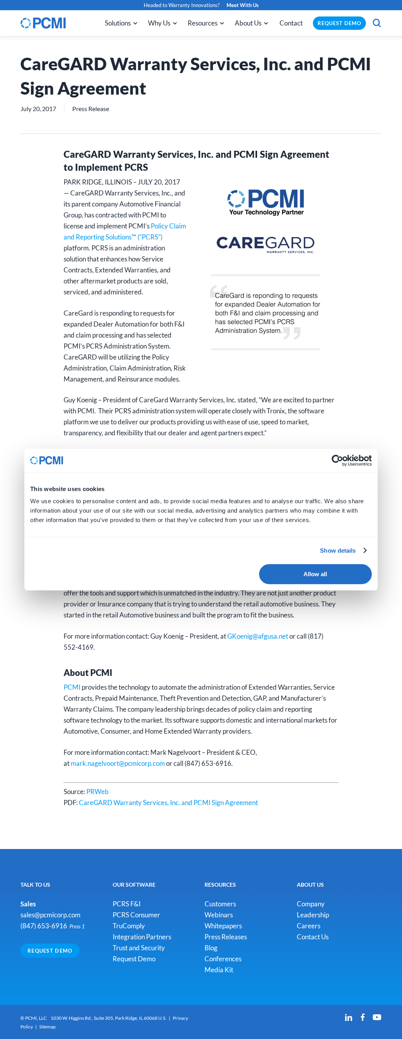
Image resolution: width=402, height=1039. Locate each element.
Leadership (313, 915)
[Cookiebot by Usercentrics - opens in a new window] (337, 460)
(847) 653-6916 (43, 926)
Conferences (223, 959)
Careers (308, 926)
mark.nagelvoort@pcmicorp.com (118, 763)
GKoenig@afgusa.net (257, 636)
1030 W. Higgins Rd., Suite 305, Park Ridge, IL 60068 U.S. (108, 1018)
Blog (211, 948)
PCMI (72, 687)
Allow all (315, 574)
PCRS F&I (127, 904)
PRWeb (97, 791)
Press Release (90, 108)
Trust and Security (139, 948)
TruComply (129, 926)
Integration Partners (142, 937)
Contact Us (313, 937)
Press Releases (226, 937)
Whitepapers (223, 926)
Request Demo (50, 951)
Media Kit (219, 970)
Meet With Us (243, 5)
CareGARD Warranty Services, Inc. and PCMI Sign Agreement (168, 802)
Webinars (219, 915)
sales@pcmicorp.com (50, 915)
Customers (220, 904)
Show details (338, 550)
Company (311, 904)
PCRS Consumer (136, 915)
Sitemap (47, 1027)
